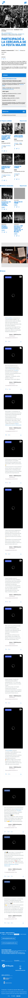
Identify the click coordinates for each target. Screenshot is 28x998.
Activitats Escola (8, 33)
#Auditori (16, 370)
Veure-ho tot (23, 121)
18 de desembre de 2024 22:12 (11, 337)
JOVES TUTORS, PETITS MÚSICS (18, 136)
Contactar (4, 990)
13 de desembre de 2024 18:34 (11, 385)
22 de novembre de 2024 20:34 (11, 645)
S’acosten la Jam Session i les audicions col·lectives (6, 203)
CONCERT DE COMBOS (17, 167)
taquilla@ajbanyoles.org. (8, 89)
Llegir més (18, 995)
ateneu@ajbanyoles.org (8, 938)
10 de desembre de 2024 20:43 (11, 479)
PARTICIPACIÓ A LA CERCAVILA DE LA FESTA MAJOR (11, 35)
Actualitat (4, 25)
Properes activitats (7, 121)
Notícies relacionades (7, 186)
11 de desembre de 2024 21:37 (11, 431)
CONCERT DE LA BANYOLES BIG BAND (5, 168)
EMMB (3, 57)
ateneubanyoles (12, 336)
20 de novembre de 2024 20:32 (11, 699)
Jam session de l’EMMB (18, 202)
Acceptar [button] (13, 995)
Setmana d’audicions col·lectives (4, 227)
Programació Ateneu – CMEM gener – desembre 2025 (12, 34)
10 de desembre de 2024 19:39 (10, 918)
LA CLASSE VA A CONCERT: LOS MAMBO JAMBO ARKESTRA (6, 137)
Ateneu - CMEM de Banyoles (15, 824)
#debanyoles (12, 368)
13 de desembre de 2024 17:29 (10, 827)
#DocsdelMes (9, 318)
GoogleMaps (16, 934)
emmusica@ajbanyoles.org (9, 943)
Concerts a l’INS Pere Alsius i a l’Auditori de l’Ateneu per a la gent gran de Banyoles (18, 229)
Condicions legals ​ (12, 990)
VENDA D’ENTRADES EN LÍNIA (9, 78)
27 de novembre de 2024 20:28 (11, 598)
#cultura (17, 423)
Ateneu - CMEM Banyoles (15, 334)
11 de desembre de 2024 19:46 (10, 872)
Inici (2, 33)
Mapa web (20, 990)
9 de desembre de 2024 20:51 (11, 550)
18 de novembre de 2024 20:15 (11, 770)
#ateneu (13, 425)
